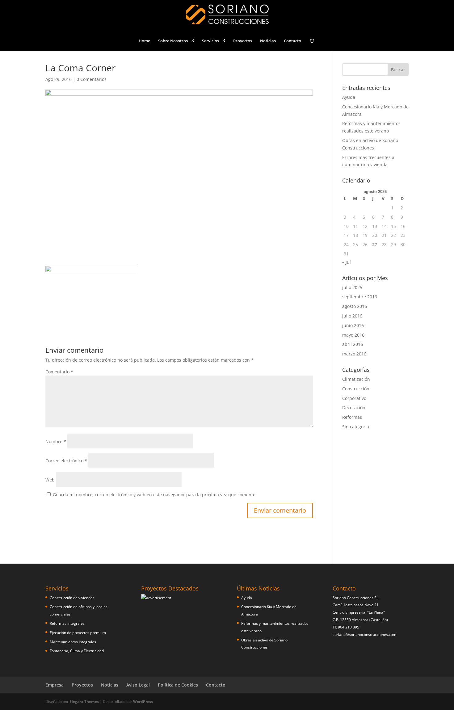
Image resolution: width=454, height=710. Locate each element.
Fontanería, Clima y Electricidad (77, 650)
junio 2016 (353, 325)
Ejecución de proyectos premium (78, 632)
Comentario (59, 372)
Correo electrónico (66, 461)
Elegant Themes (84, 701)
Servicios (210, 41)
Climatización (356, 379)
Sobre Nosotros (173, 41)
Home (144, 41)
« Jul (346, 262)
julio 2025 (352, 287)
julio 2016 (352, 316)
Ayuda (348, 97)
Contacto (292, 41)
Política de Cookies (178, 685)
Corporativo (354, 398)
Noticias (268, 41)
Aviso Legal (138, 685)
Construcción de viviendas (72, 597)
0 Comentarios (92, 79)
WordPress (143, 701)
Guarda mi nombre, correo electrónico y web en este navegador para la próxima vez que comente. (155, 495)
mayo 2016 (353, 335)
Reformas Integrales (67, 623)
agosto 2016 (354, 306)
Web (50, 480)
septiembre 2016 (359, 297)
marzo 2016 (354, 354)
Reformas (352, 417)
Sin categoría (355, 427)
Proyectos (242, 41)
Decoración (353, 407)
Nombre (55, 441)
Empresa (54, 685)
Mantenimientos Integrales (73, 642)
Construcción (355, 389)
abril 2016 (352, 344)
